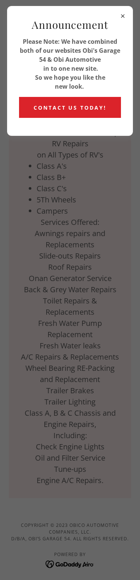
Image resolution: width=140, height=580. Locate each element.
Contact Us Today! (70, 107)
